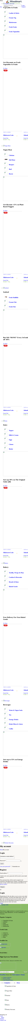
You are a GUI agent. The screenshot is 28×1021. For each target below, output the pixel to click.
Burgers (11, 164)
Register (2, 887)
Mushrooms (13, 22)
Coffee (11, 729)
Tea (10, 715)
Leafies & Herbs (14, 13)
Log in (2, 863)
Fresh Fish (5, 138)
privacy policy (3, 884)
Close (1, 1016)
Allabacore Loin (8, 135)
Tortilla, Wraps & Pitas (16, 573)
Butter (11, 449)
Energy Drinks (13, 719)
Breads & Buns (14, 582)
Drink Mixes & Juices (16, 724)
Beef (10, 169)
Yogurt (11, 430)
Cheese (11, 444)
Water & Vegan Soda (15, 710)
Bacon (11, 174)
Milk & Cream (13, 435)
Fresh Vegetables (14, 31)
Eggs (10, 440)
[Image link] (10, 908)
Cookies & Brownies (15, 577)
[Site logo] (14, 4)
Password (3, 860)
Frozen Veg (12, 18)
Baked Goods (13, 586)
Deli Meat (12, 160)
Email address (4, 873)
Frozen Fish (12, 302)
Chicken (11, 155)
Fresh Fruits (13, 27)
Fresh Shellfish (13, 297)
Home (1, 849)
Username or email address (7, 856)
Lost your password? (5, 866)
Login (1, 903)
